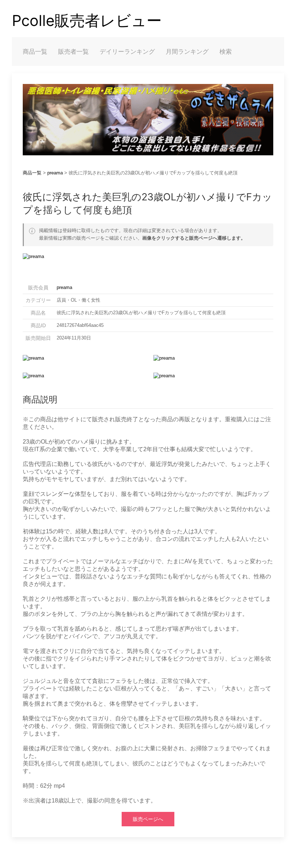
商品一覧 (35, 51)
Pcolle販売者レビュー (87, 21)
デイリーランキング (127, 51)
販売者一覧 (73, 51)
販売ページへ (148, 819)
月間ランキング (187, 51)
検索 (225, 51)
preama (55, 172)
